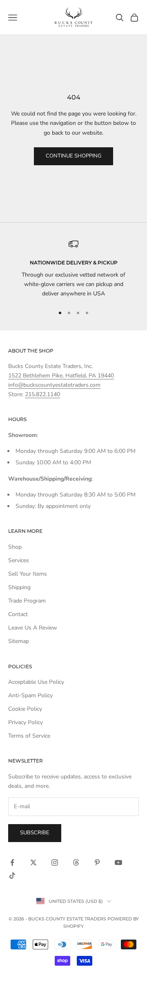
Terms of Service (29, 736)
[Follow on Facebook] (12, 862)
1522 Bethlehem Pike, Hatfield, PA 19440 (61, 375)
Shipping (19, 587)
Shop (15, 547)
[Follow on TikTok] (12, 875)
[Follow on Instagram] (55, 862)
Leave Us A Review (32, 628)
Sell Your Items (27, 574)
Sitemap (18, 641)
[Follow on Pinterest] (97, 862)
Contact (18, 614)
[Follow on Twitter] (33, 862)
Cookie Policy (25, 709)
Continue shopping (73, 156)
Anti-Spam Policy (30, 695)
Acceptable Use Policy (36, 682)
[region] (73, 269)
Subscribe (34, 832)
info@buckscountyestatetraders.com (54, 385)
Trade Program (27, 601)
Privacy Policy (25, 722)
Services (18, 560)
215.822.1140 (42, 394)
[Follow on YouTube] (118, 862)
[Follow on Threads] (76, 862)
